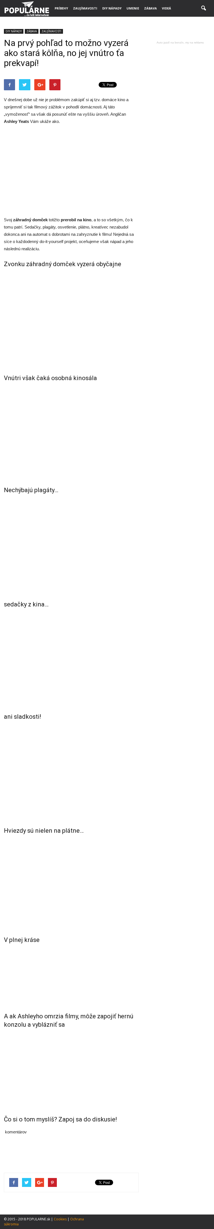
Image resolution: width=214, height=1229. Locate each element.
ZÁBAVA (150, 8)
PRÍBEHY (61, 8)
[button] (203, 8)
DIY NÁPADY (111, 8)
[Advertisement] (71, 171)
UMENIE (133, 8)
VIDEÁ (166, 8)
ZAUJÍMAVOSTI (85, 8)
